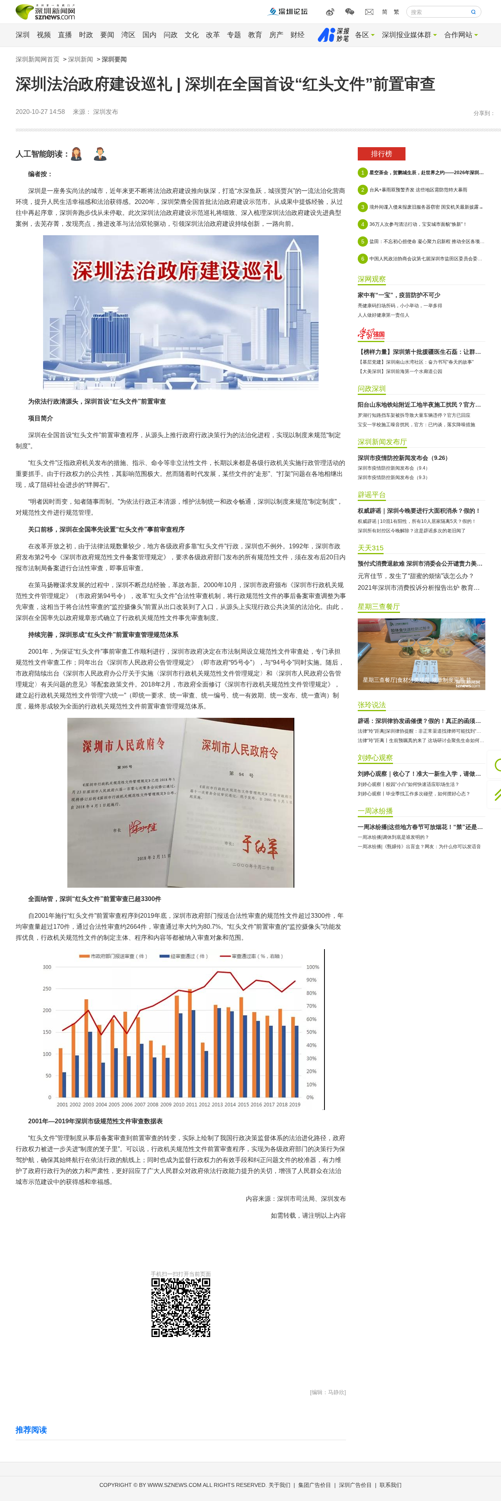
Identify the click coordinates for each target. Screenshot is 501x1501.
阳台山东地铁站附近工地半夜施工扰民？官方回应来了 (421, 404)
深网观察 (372, 279)
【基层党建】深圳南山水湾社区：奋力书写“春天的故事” (416, 362)
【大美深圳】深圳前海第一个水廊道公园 (400, 371)
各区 (362, 35)
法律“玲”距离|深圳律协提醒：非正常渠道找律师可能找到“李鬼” (421, 731)
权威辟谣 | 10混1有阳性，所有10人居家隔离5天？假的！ (417, 521)
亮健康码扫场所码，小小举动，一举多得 (400, 305)
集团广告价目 (314, 1485)
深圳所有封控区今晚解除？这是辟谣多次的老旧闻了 (412, 530)
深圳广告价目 (355, 1485)
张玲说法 (372, 705)
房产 (276, 35)
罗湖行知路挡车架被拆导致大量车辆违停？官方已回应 (414, 415)
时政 (86, 35)
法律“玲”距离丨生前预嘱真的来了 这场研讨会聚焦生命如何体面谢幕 (421, 740)
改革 (213, 35)
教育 (255, 35)
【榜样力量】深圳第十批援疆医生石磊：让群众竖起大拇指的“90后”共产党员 (421, 351)
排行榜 (381, 154)
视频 (44, 35)
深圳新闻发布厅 (382, 442)
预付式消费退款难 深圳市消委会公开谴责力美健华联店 (421, 563)
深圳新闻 (80, 59)
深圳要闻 (114, 59)
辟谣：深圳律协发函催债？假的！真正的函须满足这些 (421, 720)
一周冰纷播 (375, 811)
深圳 (23, 35)
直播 (65, 35)
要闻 (107, 35)
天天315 (371, 548)
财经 (297, 35)
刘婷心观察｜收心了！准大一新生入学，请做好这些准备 (421, 773)
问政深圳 (372, 389)
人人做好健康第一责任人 (383, 315)
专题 (234, 35)
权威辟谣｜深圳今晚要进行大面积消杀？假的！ (419, 510)
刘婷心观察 (375, 758)
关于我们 (279, 1485)
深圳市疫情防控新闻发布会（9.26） (404, 457)
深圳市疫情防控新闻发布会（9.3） (394, 477)
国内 (149, 35)
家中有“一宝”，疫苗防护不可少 (399, 295)
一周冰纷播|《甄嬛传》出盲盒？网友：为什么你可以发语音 (419, 846)
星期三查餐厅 (379, 607)
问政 (171, 35)
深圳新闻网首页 (37, 59)
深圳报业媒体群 (406, 35)
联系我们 (391, 1485)
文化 (192, 35)
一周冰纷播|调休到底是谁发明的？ (393, 837)
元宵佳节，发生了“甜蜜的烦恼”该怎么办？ (416, 576)
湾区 (128, 35)
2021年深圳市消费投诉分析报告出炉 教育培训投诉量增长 (421, 587)
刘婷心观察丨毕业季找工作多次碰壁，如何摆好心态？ (414, 793)
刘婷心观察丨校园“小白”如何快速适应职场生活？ (409, 784)
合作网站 (458, 35)
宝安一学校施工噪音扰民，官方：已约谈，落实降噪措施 (416, 424)
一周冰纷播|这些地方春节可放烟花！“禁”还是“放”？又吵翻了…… (421, 826)
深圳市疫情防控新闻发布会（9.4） (394, 468)
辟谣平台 (372, 495)
